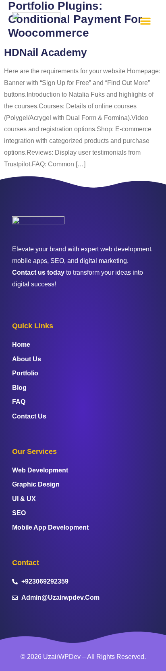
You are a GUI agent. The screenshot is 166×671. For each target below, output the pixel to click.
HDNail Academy (45, 52)
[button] (145, 20)
